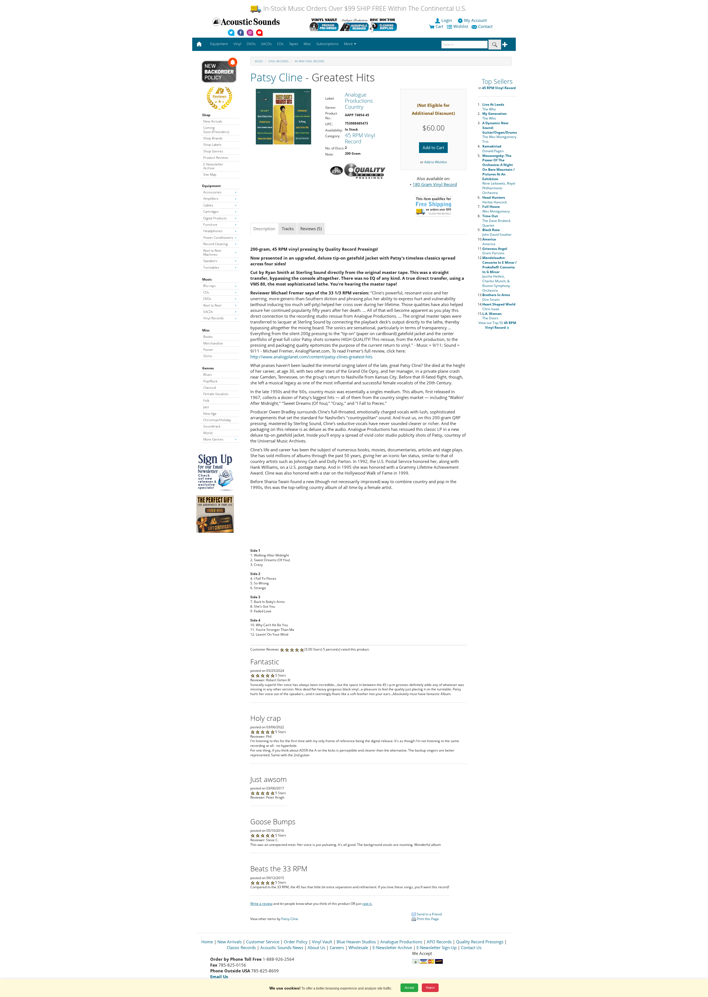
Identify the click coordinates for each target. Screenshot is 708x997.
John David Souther (497, 232)
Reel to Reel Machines (212, 252)
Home (207, 941)
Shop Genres (213, 151)
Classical (209, 387)
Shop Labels (212, 144)
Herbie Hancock (494, 199)
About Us (316, 947)
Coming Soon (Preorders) (216, 129)
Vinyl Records (213, 318)
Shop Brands (213, 138)
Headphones (213, 231)
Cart (438, 26)
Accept (409, 987)
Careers (337, 947)
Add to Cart (433, 147)
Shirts (207, 356)
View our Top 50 (497, 325)
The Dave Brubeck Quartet (496, 221)
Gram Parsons (494, 251)
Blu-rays (209, 285)
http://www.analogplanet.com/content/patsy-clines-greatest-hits (311, 356)
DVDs (207, 298)
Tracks (288, 228)
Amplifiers (210, 198)
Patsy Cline (276, 77)
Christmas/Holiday (217, 420)
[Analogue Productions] (354, 24)
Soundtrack (211, 426)
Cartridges (211, 211)
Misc (206, 330)
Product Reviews (215, 157)
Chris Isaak (499, 306)
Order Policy (296, 941)
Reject (430, 987)
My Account (475, 20)
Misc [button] (307, 43)
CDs (206, 292)
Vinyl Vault (322, 941)
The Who (493, 107)
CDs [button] (280, 43)
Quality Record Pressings (479, 941)
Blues (207, 374)
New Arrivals (212, 121)
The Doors (492, 316)
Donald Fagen (493, 148)
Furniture (210, 224)
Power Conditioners (218, 237)
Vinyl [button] (237, 43)
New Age (210, 413)
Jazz (206, 407)
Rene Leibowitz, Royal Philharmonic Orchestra (498, 174)
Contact (485, 26)
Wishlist (460, 26)
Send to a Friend (429, 914)
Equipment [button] (219, 43)
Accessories (212, 192)
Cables (208, 205)
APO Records (439, 941)
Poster (208, 349)
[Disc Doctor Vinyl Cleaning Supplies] (384, 24)
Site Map (209, 174)
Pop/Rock (210, 381)
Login (446, 20)
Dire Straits (496, 297)
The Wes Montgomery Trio (499, 132)
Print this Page (427, 918)
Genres (208, 368)
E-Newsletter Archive (213, 166)
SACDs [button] (266, 43)
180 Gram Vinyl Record (435, 184)
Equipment (211, 185)
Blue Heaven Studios (356, 941)
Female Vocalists (215, 394)
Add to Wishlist (435, 162)
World (207, 433)
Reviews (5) (311, 228)
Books (208, 336)
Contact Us (471, 947)
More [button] (348, 43)
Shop (206, 115)
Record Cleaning (215, 244)
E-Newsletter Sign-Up (437, 947)
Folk (206, 400)
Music (207, 279)
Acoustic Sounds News (281, 947)
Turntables (211, 267)
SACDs (208, 311)
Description (264, 228)
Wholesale (358, 947)
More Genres (213, 439)
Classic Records (241, 947)
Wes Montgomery (496, 209)
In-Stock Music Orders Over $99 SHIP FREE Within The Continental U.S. (364, 8)
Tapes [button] (293, 43)
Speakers (210, 260)
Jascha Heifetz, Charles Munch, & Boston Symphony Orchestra (499, 274)
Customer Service (262, 941)
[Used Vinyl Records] (324, 24)
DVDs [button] (251, 43)
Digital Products (215, 218)
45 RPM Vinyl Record (309, 61)
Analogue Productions (401, 941)
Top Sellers (497, 81)
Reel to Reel (212, 305)
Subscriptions (327, 43)
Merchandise (213, 343)
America (489, 241)
